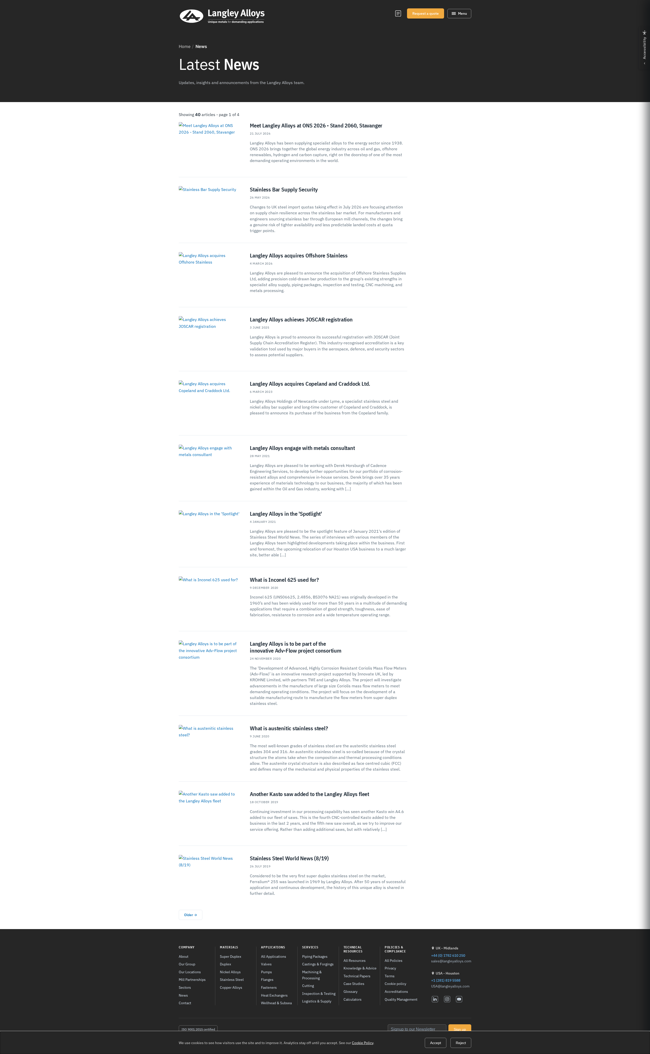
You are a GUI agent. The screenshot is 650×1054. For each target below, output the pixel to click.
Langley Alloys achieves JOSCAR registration (301, 319)
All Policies (393, 960)
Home (184, 46)
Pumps (266, 971)
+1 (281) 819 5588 (445, 980)
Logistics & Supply (316, 1001)
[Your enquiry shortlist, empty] (398, 13)
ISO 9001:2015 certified (198, 1029)
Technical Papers (357, 976)
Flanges (267, 979)
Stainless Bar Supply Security (284, 189)
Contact (185, 1002)
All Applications (273, 956)
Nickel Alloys (230, 971)
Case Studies (354, 983)
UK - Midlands (447, 948)
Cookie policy (395, 983)
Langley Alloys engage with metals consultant (302, 447)
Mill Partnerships (192, 979)
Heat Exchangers (274, 995)
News (183, 995)
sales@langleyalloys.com (451, 961)
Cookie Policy (362, 1043)
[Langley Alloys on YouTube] (459, 999)
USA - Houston (447, 973)
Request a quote (425, 13)
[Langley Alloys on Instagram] (447, 999)
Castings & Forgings (318, 964)
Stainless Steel (232, 979)
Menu (462, 13)
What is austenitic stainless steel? (289, 728)
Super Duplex (230, 956)
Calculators (353, 999)
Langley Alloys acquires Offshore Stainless (299, 255)
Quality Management (401, 999)
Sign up (460, 1029)
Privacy (390, 968)
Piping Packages (315, 956)
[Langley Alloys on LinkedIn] (435, 999)
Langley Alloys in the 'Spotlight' (286, 513)
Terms (390, 976)
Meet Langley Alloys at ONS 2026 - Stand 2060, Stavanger (316, 125)
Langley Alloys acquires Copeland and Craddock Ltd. (310, 383)
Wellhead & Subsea (276, 1002)
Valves (266, 964)
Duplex (225, 964)
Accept (435, 1043)
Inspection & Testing (318, 993)
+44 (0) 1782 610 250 (448, 955)
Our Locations (190, 971)
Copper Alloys (231, 987)
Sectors (185, 987)
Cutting (308, 985)
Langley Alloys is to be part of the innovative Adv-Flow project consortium (296, 647)
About (183, 956)
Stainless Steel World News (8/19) (289, 858)
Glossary (351, 991)
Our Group (187, 964)
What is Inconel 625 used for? (284, 579)
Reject (461, 1043)
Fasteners (269, 987)
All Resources (355, 960)
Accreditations (396, 991)
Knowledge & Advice (360, 968)
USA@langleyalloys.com (450, 986)
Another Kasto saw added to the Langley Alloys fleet (309, 794)
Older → (190, 915)
